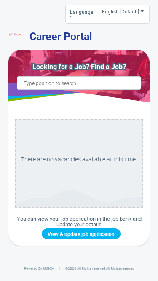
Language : (81, 14)
